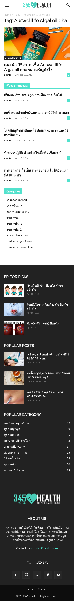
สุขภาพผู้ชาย (14, 223)
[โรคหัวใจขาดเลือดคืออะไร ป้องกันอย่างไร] (14, 309)
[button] (6, 5)
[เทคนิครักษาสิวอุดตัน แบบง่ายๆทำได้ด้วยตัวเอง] (14, 397)
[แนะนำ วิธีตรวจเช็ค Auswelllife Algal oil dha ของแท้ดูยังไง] (37, 43)
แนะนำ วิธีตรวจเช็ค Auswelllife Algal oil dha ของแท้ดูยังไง (33, 67)
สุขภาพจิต (12, 218)
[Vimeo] (48, 575)
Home (7, 14)
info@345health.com (44, 548)
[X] (37, 575)
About (30, 589)
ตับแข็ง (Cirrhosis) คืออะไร (43, 323)
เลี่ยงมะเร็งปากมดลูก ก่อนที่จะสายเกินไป (33, 95)
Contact (42, 589)
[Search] (68, 5)
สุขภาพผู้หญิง (14, 229)
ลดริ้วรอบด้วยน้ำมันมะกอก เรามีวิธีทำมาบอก (36, 113)
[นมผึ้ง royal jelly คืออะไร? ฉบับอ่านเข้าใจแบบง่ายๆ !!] (14, 378)
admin (8, 74)
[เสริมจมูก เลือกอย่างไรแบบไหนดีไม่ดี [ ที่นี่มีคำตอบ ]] (14, 359)
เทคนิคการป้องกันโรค (19, 247)
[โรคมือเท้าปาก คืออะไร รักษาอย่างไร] (14, 290)
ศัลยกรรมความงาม (17, 212)
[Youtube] (58, 575)
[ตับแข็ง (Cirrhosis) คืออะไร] (14, 328)
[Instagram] (26, 575)
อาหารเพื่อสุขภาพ (13, 58)
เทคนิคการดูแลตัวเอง (19, 241)
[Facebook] (16, 575)
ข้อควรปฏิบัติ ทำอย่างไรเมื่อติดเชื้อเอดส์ (32, 153)
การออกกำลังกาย (16, 200)
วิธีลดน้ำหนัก (14, 206)
